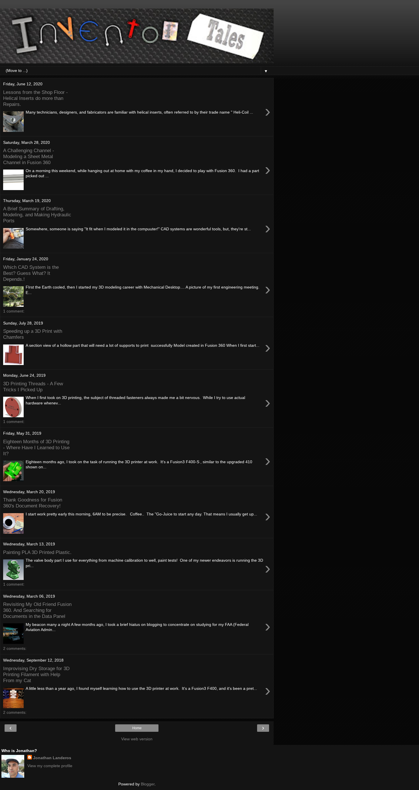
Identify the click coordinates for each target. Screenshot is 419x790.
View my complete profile (49, 765)
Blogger (147, 784)
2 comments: (15, 648)
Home (137, 728)
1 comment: (14, 311)
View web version (136, 739)
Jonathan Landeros (52, 757)
